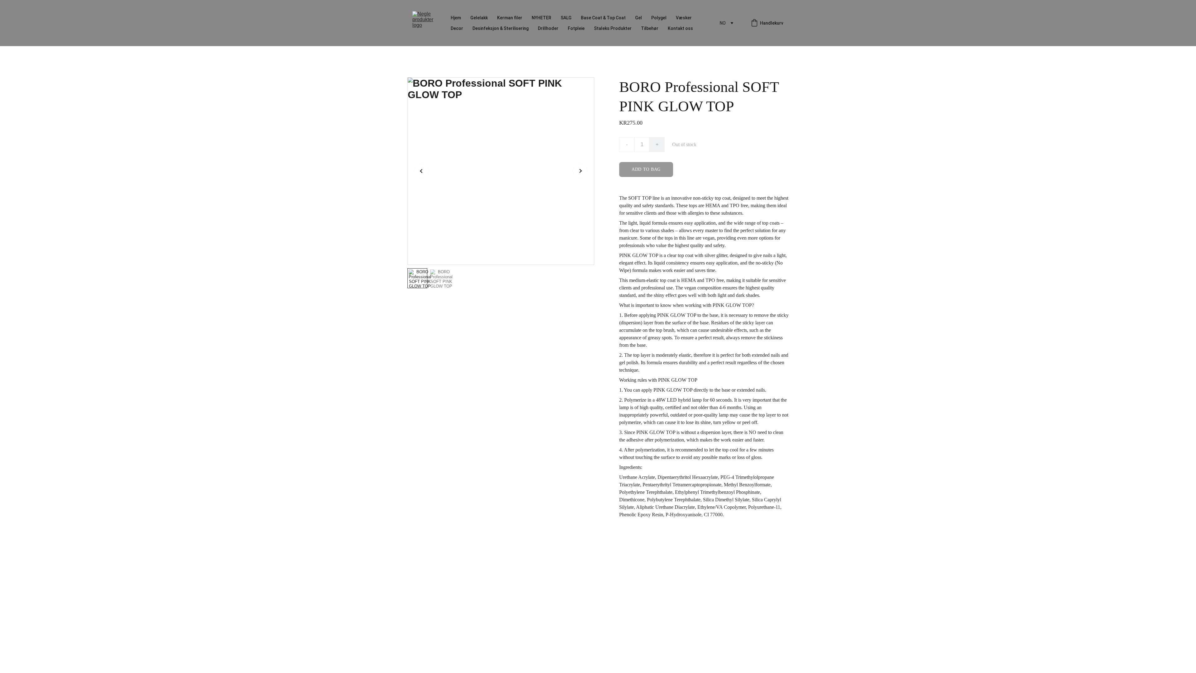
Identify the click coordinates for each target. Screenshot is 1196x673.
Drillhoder (548, 28)
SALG (566, 17)
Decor (457, 28)
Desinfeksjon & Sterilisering (500, 28)
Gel (638, 17)
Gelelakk (479, 17)
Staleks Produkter (613, 28)
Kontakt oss (680, 28)
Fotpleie (576, 28)
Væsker (684, 17)
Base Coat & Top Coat (603, 17)
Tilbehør (649, 28)
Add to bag (646, 169)
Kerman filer (509, 17)
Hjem (456, 17)
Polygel (659, 17)
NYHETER (541, 17)
